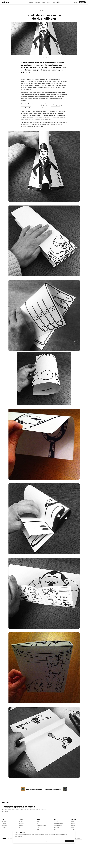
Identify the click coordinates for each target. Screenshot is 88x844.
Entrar (75, 2)
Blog (58, 2)
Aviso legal (56, 821)
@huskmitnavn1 (55, 106)
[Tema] (85, 838)
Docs (38, 821)
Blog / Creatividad (44, 10)
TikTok (72, 827)
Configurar (60, 841)
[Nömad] (5, 2)
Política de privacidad (58, 823)
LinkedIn (73, 821)
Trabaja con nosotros (41, 825)
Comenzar (82, 2)
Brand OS (31, 2)
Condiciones (56, 827)
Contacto (4, 827)
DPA (55, 829)
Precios (53, 2)
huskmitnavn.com (26, 106)
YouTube (73, 829)
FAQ (37, 823)
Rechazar (51, 841)
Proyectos (4, 825)
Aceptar (69, 841)
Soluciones (37, 2)
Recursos (43, 2)
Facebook (73, 825)
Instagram (73, 823)
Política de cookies (58, 825)
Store (38, 829)
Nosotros (4, 821)
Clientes (48, 2)
